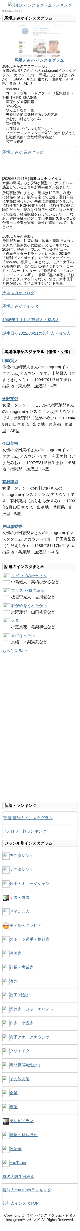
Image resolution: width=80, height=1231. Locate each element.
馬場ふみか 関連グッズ (23, 152)
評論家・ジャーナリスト (32, 1009)
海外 (14, 981)
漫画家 (16, 953)
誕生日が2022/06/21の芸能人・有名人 (36, 333)
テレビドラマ (22, 1121)
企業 (14, 1093)
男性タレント (22, 855)
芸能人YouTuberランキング (26, 1190)
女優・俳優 (20, 897)
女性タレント (22, 869)
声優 (14, 1107)
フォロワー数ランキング (24, 831)
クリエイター (22, 1051)
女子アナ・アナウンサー (32, 1037)
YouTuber (18, 1163)
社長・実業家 (22, 967)
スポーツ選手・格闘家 (30, 939)
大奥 (15, 620)
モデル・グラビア (26, 925)
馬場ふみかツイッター (22, 306)
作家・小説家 (22, 1023)
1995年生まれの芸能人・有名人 (30, 320)
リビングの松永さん (29, 576)
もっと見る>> (14, 650)
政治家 (16, 1149)
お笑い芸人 (20, 911)
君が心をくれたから (29, 605)
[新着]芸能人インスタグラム (27, 818)
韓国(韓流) (19, 995)
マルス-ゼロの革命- (28, 590)
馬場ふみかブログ (18, 293)
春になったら (23, 635)
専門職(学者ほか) (25, 1065)
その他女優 (20, 1079)
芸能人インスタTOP (20, 1203)
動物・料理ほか (24, 1135)
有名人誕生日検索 (18, 1176)
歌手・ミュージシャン (30, 883)
